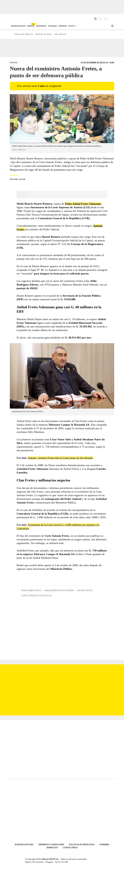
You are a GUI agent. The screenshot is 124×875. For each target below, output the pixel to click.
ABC (15, 18)
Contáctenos (70, 848)
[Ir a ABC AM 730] (91, 25)
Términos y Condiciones (51, 845)
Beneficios (52, 848)
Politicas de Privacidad (82, 845)
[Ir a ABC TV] (83, 25)
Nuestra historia (24, 845)
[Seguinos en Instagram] (113, 860)
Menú (112, 18)
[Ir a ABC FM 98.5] (103, 25)
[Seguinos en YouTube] (110, 860)
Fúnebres (104, 845)
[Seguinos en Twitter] (106, 860)
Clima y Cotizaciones (90, 18)
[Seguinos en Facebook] (103, 860)
